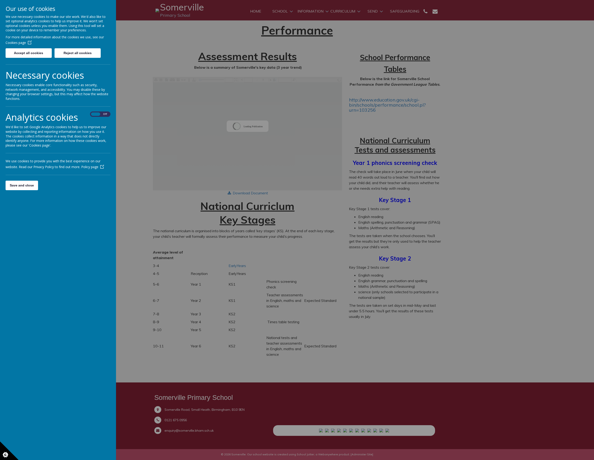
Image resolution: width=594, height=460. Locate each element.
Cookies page (16, 42)
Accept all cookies (28, 53)
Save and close (22, 185)
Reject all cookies (78, 53)
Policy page (89, 167)
